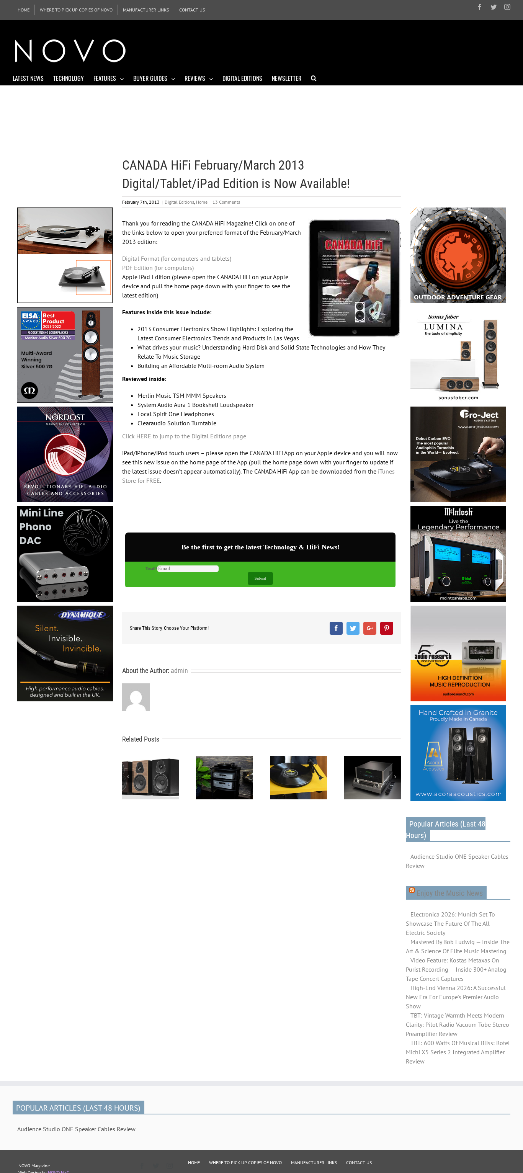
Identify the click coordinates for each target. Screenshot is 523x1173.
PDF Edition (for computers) (158, 267)
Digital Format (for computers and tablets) (176, 258)
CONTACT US (359, 1162)
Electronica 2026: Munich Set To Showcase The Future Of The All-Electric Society (450, 923)
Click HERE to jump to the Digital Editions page (184, 436)
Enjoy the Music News (450, 893)
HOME (194, 1162)
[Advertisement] (371, 50)
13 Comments (226, 202)
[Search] (314, 77)
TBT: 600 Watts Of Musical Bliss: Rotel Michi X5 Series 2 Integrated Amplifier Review (458, 1052)
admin (179, 671)
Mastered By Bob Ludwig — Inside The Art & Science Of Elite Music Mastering (458, 946)
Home (202, 202)
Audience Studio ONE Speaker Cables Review (457, 861)
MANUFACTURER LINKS (314, 1162)
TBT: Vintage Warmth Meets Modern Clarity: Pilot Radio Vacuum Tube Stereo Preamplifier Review (457, 1024)
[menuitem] (23, 10)
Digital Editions (179, 202)
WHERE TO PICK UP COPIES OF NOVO (245, 1162)
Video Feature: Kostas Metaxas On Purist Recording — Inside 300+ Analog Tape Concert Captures (456, 969)
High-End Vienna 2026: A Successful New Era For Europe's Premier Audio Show (456, 997)
